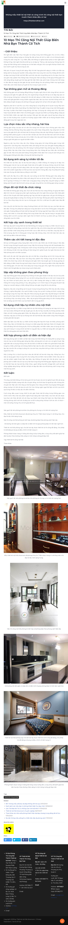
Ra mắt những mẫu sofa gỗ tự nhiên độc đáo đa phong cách (26, 818)
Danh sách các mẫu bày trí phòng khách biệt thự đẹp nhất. (25, 806)
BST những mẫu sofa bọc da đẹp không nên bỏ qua (23, 804)
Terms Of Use (16, 921)
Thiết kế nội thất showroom (26, 919)
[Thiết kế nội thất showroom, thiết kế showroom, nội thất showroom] (3, 2)
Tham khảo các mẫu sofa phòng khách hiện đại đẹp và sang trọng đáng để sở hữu (33, 813)
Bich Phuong (9, 36)
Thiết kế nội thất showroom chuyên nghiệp (20, 811)
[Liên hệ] (62, 921)
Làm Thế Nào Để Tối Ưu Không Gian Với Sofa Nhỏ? (22, 808)
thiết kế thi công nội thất (11, 797)
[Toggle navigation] (65, 2)
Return (45, 36)
